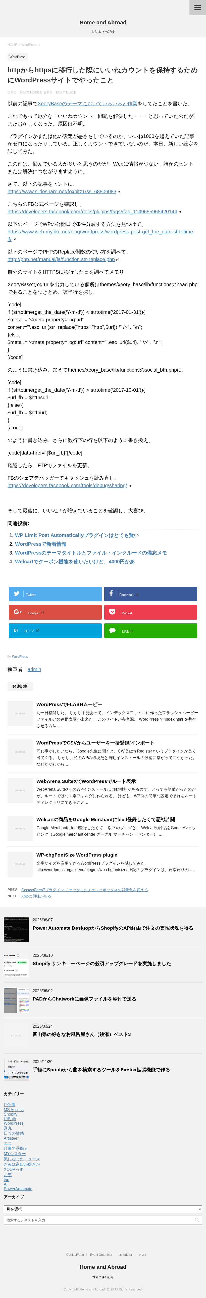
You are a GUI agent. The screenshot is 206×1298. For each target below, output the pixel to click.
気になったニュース (22, 1159)
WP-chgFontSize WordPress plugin (77, 855)
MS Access (14, 1110)
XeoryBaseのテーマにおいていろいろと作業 (87, 103)
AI (6, 1184)
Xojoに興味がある (36, 896)
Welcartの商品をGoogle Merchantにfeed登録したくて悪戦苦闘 (105, 819)
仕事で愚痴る (16, 1148)
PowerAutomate (18, 1189)
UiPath (10, 1119)
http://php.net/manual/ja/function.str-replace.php (61, 259)
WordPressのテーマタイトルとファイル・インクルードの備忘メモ (91, 553)
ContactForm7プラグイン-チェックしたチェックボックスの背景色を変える (84, 890)
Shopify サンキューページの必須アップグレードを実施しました (102, 963)
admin (34, 669)
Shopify (10, 1114)
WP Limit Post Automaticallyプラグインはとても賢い (77, 535)
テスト (142, 1255)
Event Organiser (101, 1255)
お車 (8, 1175)
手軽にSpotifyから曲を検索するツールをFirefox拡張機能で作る (101, 1069)
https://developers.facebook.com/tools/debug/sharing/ (67, 485)
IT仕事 (9, 1105)
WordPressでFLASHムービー (69, 704)
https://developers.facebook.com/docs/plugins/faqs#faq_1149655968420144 (92, 211)
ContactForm (75, 1255)
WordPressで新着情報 (41, 544)
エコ (8, 1143)
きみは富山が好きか (22, 1164)
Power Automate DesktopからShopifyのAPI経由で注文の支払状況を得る (113, 928)
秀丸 (8, 1128)
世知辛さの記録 (103, 1277)
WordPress (20, 657)
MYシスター (15, 1154)
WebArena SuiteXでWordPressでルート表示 (86, 781)
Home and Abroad (103, 22)
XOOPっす (13, 1169)
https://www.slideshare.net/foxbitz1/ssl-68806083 (62, 191)
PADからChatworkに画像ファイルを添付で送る (84, 999)
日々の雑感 (14, 1133)
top (6, 1180)
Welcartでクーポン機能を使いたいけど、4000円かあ (75, 561)
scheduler (125, 1255)
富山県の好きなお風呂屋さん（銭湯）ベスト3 (82, 1034)
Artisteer (11, 1138)
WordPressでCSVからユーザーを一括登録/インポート (95, 742)
